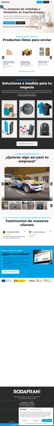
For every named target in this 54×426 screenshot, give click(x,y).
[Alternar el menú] (51, 2)
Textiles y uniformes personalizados (44, 111)
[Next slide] (51, 57)
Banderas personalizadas (9, 133)
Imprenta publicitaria (26, 133)
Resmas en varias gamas (43, 62)
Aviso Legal (44, 423)
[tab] (19, 71)
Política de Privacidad (37, 423)
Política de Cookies (29, 423)
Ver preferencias (47, 420)
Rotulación (27, 116)
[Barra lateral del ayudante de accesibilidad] (1, 6)
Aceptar (25, 420)
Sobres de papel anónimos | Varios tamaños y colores (8, 63)
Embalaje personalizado (9, 113)
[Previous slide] (3, 57)
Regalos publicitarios (44, 133)
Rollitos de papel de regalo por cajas (25, 62)
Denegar (36, 420)
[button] (51, 409)
